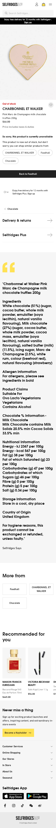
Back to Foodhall (28, 173)
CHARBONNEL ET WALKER (22, 109)
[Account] (37, 4)
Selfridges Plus (14, 235)
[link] (13, 691)
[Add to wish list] (51, 105)
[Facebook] (4, 807)
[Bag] (43, 4)
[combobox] (30, 13)
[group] (28, 674)
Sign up (28, 22)
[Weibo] (39, 807)
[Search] (6, 13)
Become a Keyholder (16, 732)
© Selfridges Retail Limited (28, 823)
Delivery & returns (16, 220)
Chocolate (12, 208)
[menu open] (50, 4)
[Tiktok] (22, 807)
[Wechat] (31, 807)
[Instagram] (13, 807)
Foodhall (14, 589)
